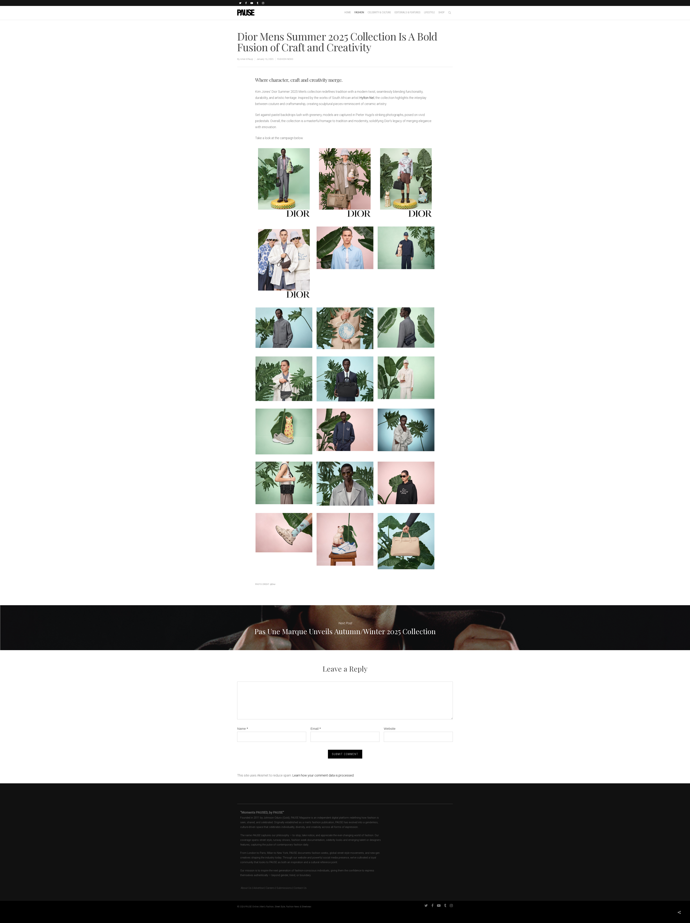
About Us (244, 888)
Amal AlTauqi (246, 59)
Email (315, 728)
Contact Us (300, 888)
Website (389, 728)
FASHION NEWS (285, 59)
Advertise (258, 888)
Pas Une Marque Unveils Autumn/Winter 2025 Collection (345, 627)
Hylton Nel (366, 98)
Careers (270, 888)
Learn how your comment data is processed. (323, 775)
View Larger (284, 179)
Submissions (284, 888)
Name (242, 728)
